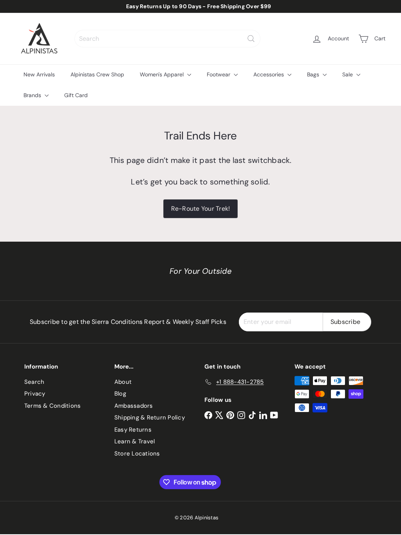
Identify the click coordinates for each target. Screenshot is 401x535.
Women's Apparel (162, 74)
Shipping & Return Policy (149, 417)
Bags (314, 74)
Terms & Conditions (52, 406)
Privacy (34, 394)
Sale (348, 74)
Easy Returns (133, 430)
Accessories (269, 74)
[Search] (251, 38)
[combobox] (167, 38)
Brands (33, 95)
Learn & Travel (134, 441)
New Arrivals (39, 74)
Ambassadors (133, 406)
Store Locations (137, 453)
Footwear (219, 74)
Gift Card (76, 95)
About (123, 382)
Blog (120, 394)
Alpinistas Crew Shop (97, 74)
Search (34, 382)
